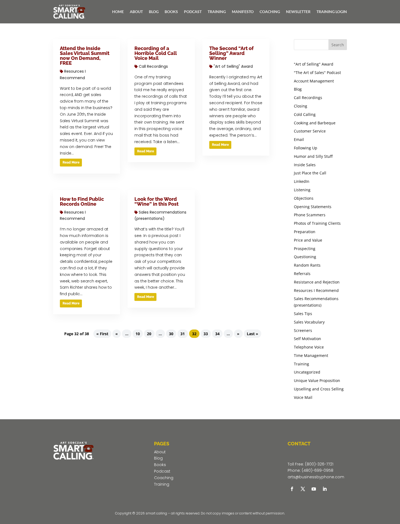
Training (301, 363)
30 (171, 333)
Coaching (163, 477)
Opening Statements (312, 206)
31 (182, 333)
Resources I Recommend (316, 290)
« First (102, 333)
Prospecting (304, 248)
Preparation (304, 231)
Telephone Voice (309, 347)
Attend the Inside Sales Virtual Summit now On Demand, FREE (84, 55)
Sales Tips (303, 313)
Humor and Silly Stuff (313, 156)
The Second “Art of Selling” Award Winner (231, 53)
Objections (303, 198)
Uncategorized (307, 372)
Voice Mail (303, 397)
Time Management (311, 355)
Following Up (305, 147)
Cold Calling (305, 114)
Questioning (305, 256)
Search (337, 44)
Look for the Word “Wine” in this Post (156, 201)
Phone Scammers (309, 214)
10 (138, 333)
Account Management (314, 81)
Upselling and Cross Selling (319, 389)
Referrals (302, 273)
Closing (300, 106)
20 (149, 333)
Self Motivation (307, 338)
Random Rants (307, 265)
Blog (298, 89)
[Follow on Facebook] (292, 489)
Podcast (162, 471)
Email (299, 139)
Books (160, 464)
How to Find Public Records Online (82, 201)
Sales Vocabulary (309, 322)
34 (217, 333)
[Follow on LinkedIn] (324, 489)
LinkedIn (301, 181)
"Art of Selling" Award (233, 66)
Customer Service (310, 131)
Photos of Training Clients (317, 223)
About (160, 452)
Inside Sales (305, 164)
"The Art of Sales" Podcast (317, 72)
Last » (252, 333)
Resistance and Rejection (317, 282)
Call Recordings (153, 66)
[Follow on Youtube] (313, 489)
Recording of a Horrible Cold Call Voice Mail (155, 53)
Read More (71, 162)
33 (206, 333)
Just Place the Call (310, 172)
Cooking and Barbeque (315, 122)
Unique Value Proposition (317, 380)
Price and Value (308, 240)
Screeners (303, 330)
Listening (302, 189)
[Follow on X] (303, 489)
